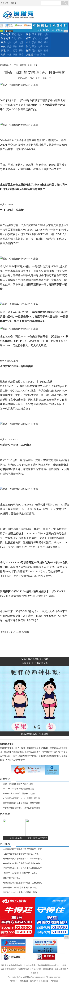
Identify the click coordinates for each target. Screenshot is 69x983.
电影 (46, 34)
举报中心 (49, 949)
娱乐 (28, 34)
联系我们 (24, 981)
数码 (21, 46)
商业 (9, 50)
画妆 (21, 54)
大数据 (29, 54)
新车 (19, 38)
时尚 (3, 54)
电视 (15, 42)
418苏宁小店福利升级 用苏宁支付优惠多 (20, 873)
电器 (21, 42)
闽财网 (14, 3)
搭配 (40, 34)
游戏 (28, 46)
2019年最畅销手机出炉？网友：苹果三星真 (21, 803)
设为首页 (4, 3)
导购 (14, 38)
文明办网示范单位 (17, 949)
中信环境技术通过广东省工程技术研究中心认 (22, 863)
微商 (28, 50)
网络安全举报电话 (49, 942)
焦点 (19, 34)
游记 (15, 50)
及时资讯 (5, 34)
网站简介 (13, 981)
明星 (34, 34)
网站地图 (55, 981)
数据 (9, 46)
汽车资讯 (5, 38)
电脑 (9, 42)
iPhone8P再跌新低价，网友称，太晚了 (19, 793)
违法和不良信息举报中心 (17, 942)
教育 (28, 38)
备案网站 (49, 956)
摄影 (21, 50)
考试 (34, 38)
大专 (40, 38)
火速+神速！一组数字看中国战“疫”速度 (20, 887)
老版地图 (44, 981)
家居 (3, 42)
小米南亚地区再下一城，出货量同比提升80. (21, 798)
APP (46, 46)
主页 (16, 65)
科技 (3, 46)
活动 (46, 42)
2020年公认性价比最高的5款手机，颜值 (20, 892)
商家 (15, 54)
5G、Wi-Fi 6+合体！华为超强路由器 (18, 789)
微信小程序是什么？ (12, 878)
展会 (40, 42)
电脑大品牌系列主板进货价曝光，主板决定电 (22, 883)
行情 (40, 50)
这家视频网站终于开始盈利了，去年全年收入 (22, 858)
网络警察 (17, 956)
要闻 (14, 34)
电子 (40, 46)
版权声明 (34, 981)
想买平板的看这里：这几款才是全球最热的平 (22, 868)
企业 (28, 42)
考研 (46, 38)
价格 (46, 50)
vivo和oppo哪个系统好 (19, 632)
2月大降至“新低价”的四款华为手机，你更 (21, 854)
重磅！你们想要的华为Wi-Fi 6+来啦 (18, 784)
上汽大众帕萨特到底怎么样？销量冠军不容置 (22, 849)
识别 (15, 46)
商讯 (3, 50)
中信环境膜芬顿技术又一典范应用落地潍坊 (21, 808)
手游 (34, 46)
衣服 (9, 54)
